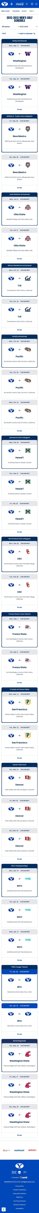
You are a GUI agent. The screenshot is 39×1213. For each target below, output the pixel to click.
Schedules (16, 11)
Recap (19, 109)
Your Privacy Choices (19, 1201)
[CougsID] (11, 4)
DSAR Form (19, 1197)
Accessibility (19, 1208)
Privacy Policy (19, 1186)
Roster (24, 11)
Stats (31, 11)
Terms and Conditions (19, 1193)
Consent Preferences (19, 1190)
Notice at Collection (20, 1204)
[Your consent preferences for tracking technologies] (4, 1209)
